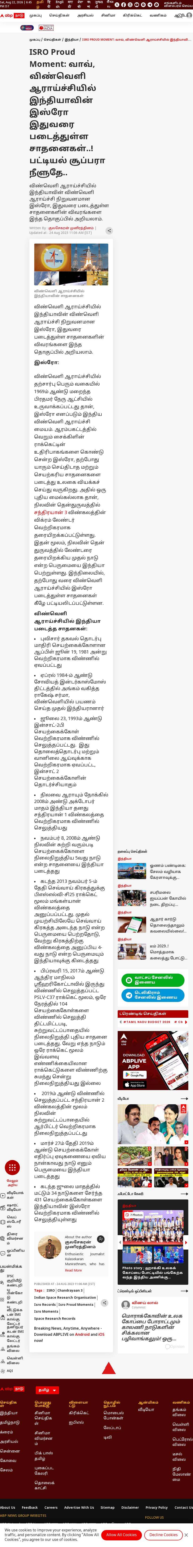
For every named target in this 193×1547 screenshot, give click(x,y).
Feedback (30, 1508)
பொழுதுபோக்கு (43, 1404)
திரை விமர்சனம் (15, 1239)
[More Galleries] (184, 1194)
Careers (50, 1508)
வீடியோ (146, 1410)
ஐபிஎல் (76, 1422)
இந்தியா (72, 40)
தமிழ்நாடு (10, 1422)
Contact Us (184, 1508)
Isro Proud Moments (75, 1305)
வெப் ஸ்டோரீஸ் (14, 1222)
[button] (12, 1173)
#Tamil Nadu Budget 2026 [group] (146, 1022)
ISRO (51, 1291)
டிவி (108, 1437)
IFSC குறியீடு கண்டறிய (14, 1283)
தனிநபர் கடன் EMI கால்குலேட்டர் (15, 1334)
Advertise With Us (79, 1508)
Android (82, 1334)
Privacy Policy (157, 1508)
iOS (101, 1334)
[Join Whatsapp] (156, 5)
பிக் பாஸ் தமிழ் (44, 1456)
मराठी (70, 4)
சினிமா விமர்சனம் (44, 1438)
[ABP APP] (135, 1075)
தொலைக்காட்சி (45, 1486)
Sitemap (108, 1508)
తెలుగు (110, 4)
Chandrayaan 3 (70, 1291)
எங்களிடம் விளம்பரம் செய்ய (178, 5)
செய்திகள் (59, 16)
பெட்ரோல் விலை (183, 1442)
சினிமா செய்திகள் (43, 1418)
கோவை (8, 1461)
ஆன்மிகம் (148, 1403)
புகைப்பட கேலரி (44, 1471)
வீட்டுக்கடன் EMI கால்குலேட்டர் (15, 1317)
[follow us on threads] (130, 5)
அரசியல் (85, 16)
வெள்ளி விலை (15, 1361)
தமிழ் (40, 4)
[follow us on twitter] (117, 5)
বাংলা (88, 4)
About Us (7, 1508)
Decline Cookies (163, 1535)
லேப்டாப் (112, 1428)
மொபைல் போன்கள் (114, 1416)
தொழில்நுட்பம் (112, 1404)
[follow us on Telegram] (150, 5)
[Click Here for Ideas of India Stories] (46, 28)
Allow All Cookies (121, 1535)
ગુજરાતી (99, 4)
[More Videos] (184, 1098)
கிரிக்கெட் (132, 16)
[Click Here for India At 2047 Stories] (27, 28)
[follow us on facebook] (123, 5)
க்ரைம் (6, 1432)
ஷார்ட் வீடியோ (14, 1207)
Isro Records (45, 1305)
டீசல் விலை (179, 1457)
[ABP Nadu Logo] (12, 16)
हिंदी (49, 4)
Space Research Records (55, 1319)
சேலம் (6, 1470)
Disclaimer (130, 1508)
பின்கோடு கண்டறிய (15, 1300)
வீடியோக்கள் (15, 1195)
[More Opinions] (184, 1291)
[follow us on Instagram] (143, 5)
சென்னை (10, 1451)
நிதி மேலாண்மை (182, 1474)
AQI (10, 1371)
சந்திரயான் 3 (50, 513)
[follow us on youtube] (137, 5)
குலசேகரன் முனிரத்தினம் (71, 228)
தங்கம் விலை (13, 1349)
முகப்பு (35, 16)
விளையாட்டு (78, 1404)
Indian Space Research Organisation (65, 1298)
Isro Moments (46, 1312)
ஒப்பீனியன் (16, 1253)
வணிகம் (158, 16)
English (60, 4)
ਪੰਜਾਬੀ (80, 4)
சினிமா (108, 16)
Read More (73, 1271)
